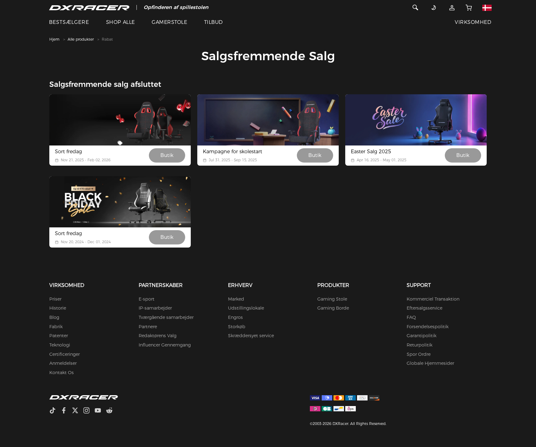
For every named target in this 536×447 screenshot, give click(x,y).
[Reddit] (112, 411)
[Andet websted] (487, 7)
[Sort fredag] (120, 119)
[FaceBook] (66, 411)
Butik (167, 155)
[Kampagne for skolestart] (268, 119)
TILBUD (213, 22)
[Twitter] (77, 411)
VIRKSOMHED (473, 22)
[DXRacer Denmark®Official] (89, 7)
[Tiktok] (54, 411)
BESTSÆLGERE (69, 22)
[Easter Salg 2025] (416, 119)
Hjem (54, 39)
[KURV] (468, 7)
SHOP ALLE (120, 22)
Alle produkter (81, 39)
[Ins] (89, 411)
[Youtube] (100, 411)
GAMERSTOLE (169, 22)
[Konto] (452, 7)
